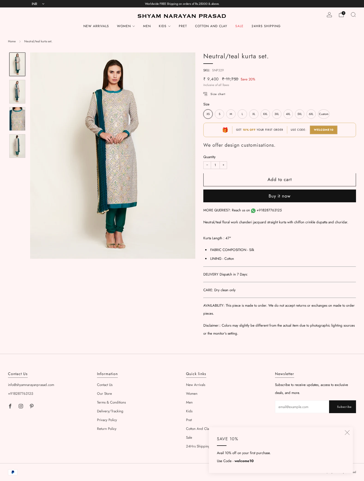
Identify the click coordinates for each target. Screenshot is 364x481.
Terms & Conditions (111, 402)
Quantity (209, 157)
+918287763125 (269, 210)
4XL (288, 114)
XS (208, 114)
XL (253, 114)
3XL (276, 114)
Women (124, 26)
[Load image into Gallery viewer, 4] (17, 146)
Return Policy (106, 428)
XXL (265, 114)
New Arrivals (96, 26)
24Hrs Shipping (266, 26)
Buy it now (280, 196)
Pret (183, 26)
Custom (324, 114)
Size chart (218, 94)
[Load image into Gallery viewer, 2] (17, 92)
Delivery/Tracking (110, 411)
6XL (311, 114)
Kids (163, 26)
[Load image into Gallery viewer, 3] (17, 119)
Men (147, 26)
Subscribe (344, 407)
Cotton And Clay (211, 26)
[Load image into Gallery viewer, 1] (17, 64)
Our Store (104, 393)
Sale (239, 26)
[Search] (353, 14)
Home (12, 41)
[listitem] (182, 3)
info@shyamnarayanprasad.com (31, 384)
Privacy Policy (107, 419)
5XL (299, 114)
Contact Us (104, 384)
